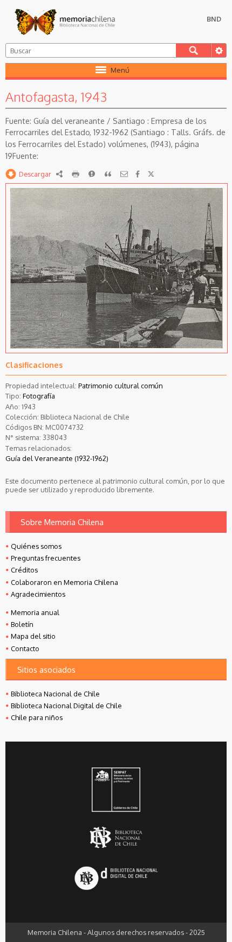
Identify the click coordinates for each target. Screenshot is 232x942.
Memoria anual (35, 612)
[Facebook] (137, 174)
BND (214, 19)
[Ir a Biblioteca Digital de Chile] (116, 878)
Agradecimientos (38, 594)
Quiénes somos (36, 546)
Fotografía (39, 396)
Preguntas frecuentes (45, 558)
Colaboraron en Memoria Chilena (64, 582)
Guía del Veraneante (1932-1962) (56, 458)
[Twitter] (151, 174)
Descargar (35, 174)
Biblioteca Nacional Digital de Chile (66, 705)
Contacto (25, 648)
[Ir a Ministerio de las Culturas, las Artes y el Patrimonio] (116, 790)
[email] (124, 174)
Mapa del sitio (33, 636)
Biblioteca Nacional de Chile (55, 693)
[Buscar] (193, 50)
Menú (120, 70)
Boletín (22, 624)
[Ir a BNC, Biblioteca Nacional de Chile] (116, 837)
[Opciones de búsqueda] (218, 50)
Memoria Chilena (65, 21)
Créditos (24, 570)
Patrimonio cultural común (120, 385)
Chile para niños (37, 717)
